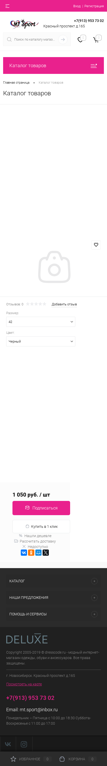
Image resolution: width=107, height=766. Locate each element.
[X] (46, 553)
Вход (77, 6)
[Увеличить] (53, 268)
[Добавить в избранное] (96, 245)
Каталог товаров (27, 65)
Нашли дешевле (37, 536)
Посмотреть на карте (24, 684)
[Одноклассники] (31, 553)
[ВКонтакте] (24, 553)
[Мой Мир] (38, 553)
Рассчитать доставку (38, 541)
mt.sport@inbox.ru (39, 709)
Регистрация (94, 6)
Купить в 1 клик (44, 526)
